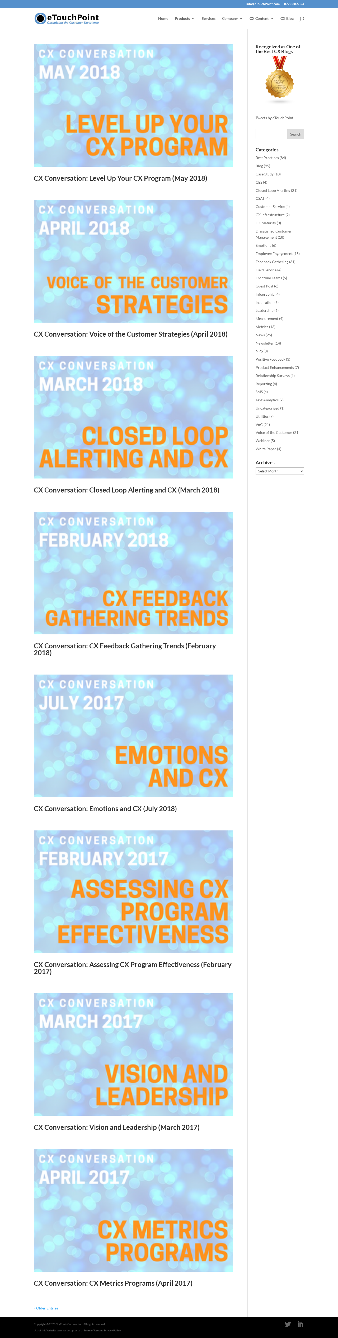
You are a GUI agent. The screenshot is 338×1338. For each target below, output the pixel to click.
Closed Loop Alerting (273, 190)
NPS (259, 351)
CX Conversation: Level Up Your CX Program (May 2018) (120, 178)
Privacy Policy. (112, 1330)
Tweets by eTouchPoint (274, 117)
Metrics (262, 326)
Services (208, 19)
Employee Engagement (274, 253)
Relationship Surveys (273, 375)
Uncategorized (267, 408)
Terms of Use (91, 1330)
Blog (259, 166)
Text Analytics (267, 400)
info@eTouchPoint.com (263, 4)
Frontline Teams (269, 278)
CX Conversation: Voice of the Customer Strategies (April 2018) (131, 334)
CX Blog (287, 19)
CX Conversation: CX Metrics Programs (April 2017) (113, 1283)
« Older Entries (46, 1308)
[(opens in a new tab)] (133, 261)
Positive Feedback (270, 359)
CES (259, 182)
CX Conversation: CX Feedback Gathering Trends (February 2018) (125, 649)
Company (230, 19)
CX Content (259, 19)
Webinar (263, 440)
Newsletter (265, 343)
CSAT (260, 198)
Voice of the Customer (274, 432)
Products (182, 19)
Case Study (265, 174)
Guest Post (264, 286)
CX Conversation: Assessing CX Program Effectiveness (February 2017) (133, 967)
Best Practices (267, 157)
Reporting (264, 384)
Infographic (265, 294)
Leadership (265, 310)
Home (163, 19)
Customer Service (270, 206)
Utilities (262, 416)
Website (51, 1330)
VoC (259, 424)
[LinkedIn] (300, 1324)
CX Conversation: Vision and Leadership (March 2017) (117, 1127)
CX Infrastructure (270, 214)
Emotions (263, 245)
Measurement (267, 318)
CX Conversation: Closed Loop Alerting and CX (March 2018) (126, 490)
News (260, 335)
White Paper (266, 449)
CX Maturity (266, 223)
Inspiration (265, 302)
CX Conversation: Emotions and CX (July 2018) (105, 808)
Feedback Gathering (272, 261)
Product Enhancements (275, 367)
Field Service (266, 270)
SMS (259, 391)
